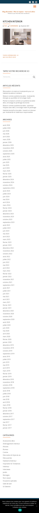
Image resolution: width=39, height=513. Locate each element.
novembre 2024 (8, 182)
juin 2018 (6, 396)
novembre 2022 (8, 251)
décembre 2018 (8, 379)
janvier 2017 (7, 428)
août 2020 (6, 322)
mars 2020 (6, 336)
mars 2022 (6, 271)
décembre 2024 (8, 179)
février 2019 (7, 374)
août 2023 (6, 225)
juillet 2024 (7, 194)
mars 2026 (6, 139)
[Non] (37, 506)
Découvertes (7, 458)
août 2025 (6, 157)
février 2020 (7, 339)
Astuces (5, 447)
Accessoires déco (9, 441)
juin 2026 (6, 131)
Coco (5, 26)
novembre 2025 (8, 148)
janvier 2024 (7, 211)
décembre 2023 (8, 214)
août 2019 (6, 356)
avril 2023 (6, 237)
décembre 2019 (8, 345)
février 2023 (7, 242)
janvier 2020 (7, 342)
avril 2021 (6, 299)
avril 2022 (6, 268)
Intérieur (6, 466)
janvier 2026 (7, 142)
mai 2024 (6, 199)
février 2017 (7, 425)
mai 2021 (6, 296)
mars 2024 (6, 205)
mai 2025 (6, 165)
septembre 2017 (8, 419)
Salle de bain (7, 484)
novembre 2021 (8, 279)
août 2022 (6, 257)
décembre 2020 (8, 311)
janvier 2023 (7, 245)
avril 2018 (6, 402)
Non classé (7, 478)
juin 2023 (6, 231)
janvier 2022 (7, 276)
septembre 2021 (8, 285)
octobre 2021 (7, 282)
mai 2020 (6, 331)
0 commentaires (13, 26)
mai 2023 (6, 234)
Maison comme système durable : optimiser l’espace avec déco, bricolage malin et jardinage (19, 107)
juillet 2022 (7, 259)
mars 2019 (6, 371)
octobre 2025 (7, 151)
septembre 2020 (8, 319)
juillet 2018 (7, 394)
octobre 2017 (7, 416)
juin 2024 (6, 197)
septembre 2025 (8, 154)
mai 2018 (6, 399)
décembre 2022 (8, 248)
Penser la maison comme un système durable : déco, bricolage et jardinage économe (19, 102)
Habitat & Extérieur (9, 461)
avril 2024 (6, 202)
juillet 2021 (7, 291)
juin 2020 (6, 328)
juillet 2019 (7, 359)
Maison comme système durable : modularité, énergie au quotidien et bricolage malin (19, 97)
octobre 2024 (7, 185)
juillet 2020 (7, 325)
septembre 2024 (8, 188)
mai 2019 (6, 365)
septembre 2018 (8, 388)
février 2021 (7, 305)
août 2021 (6, 288)
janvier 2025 (7, 177)
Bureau (5, 449)
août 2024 (6, 191)
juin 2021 (6, 294)
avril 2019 (6, 368)
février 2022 (7, 274)
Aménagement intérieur (11, 444)
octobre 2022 (7, 254)
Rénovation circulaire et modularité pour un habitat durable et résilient (18, 92)
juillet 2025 (7, 159)
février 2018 (7, 408)
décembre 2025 (8, 145)
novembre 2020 (8, 314)
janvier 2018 (7, 411)
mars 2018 (6, 405)
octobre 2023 (7, 219)
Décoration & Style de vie (11, 455)
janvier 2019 (7, 376)
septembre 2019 (8, 354)
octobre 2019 (7, 351)
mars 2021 (6, 302)
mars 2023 (6, 239)
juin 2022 (6, 262)
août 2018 (6, 391)
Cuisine (5, 452)
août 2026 (6, 125)
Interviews (6, 469)
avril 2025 (6, 168)
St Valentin (7, 486)
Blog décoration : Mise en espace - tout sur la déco (18, 12)
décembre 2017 (8, 414)
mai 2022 (6, 265)
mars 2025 (6, 171)
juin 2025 (6, 162)
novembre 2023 (8, 217)
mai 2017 (6, 422)
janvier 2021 (7, 308)
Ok (20, 510)
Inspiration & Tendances (11, 464)
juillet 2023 (7, 228)
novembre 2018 (8, 382)
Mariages (6, 475)
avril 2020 (6, 334)
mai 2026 (6, 134)
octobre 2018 (7, 385)
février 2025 (7, 174)
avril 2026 (6, 137)
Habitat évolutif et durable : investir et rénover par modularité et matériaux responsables (19, 111)
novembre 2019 (8, 348)
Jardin (5, 472)
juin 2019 (6, 362)
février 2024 (7, 208)
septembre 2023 (8, 222)
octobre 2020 (7, 316)
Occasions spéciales (10, 481)
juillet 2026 (7, 128)
